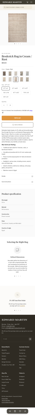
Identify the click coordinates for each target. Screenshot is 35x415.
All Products (5, 391)
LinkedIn (21, 385)
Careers (4, 356)
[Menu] (9, 411)
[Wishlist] (20, 411)
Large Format (5, 382)
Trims (3, 388)
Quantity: (4, 101)
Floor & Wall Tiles (6, 379)
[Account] (25, 411)
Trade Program (6, 353)
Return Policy (22, 356)
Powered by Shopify (17, 396)
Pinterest (21, 382)
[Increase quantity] (10, 105)
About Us (4, 350)
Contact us (22, 353)
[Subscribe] (30, 339)
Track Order (22, 350)
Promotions (22, 365)
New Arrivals (5, 376)
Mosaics (4, 385)
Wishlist (4, 359)
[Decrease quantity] (4, 105)
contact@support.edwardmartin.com (15, 328)
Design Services (6, 362)
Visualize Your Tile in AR (8, 365)
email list (22, 306)
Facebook (21, 379)
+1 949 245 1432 (10, 326)
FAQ (20, 368)
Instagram (22, 376)
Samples (21, 362)
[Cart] (15, 411)
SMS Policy (22, 359)
